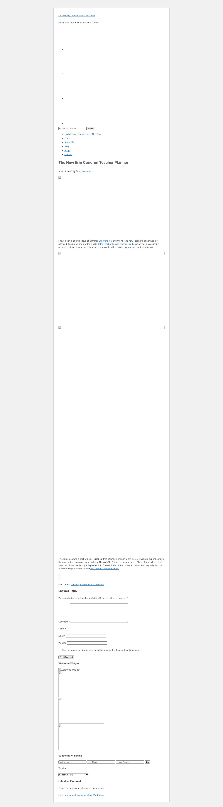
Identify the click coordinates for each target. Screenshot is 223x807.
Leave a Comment (95, 584)
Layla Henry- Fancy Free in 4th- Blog (76, 15)
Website (62, 643)
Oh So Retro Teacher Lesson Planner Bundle (113, 244)
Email (61, 635)
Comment (64, 621)
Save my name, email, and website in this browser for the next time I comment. (101, 650)
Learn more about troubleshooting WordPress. (81, 795)
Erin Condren (105, 240)
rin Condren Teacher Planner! (104, 568)
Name (62, 628)
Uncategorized (78, 584)
